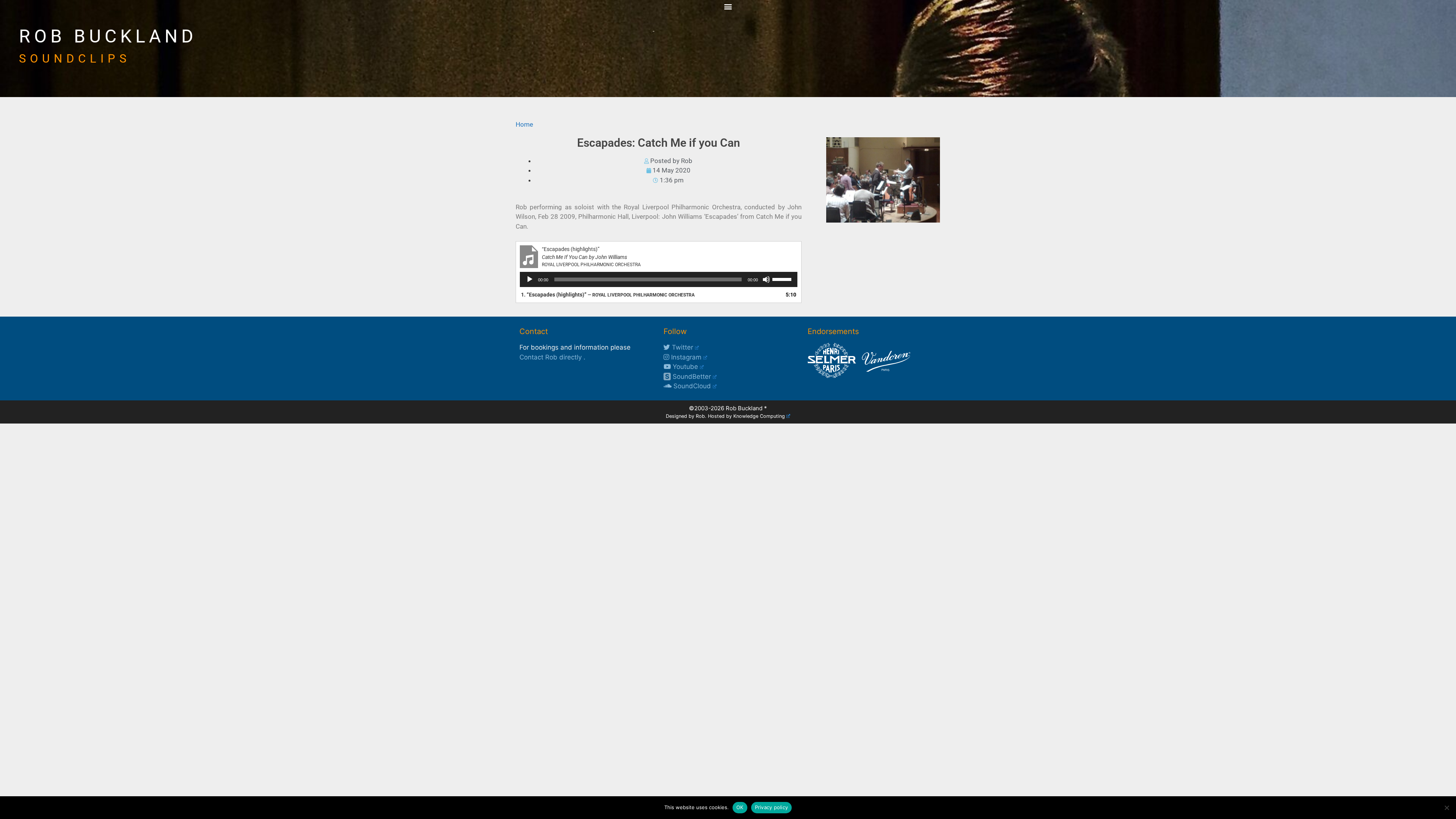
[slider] (783, 279)
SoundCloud (691, 386)
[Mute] (766, 279)
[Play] (529, 279)
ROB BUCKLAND (108, 36)
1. (608, 295)
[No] (1446, 807)
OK (740, 807)
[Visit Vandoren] (884, 376)
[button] (728, 6)
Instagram (685, 357)
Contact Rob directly (550, 357)
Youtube (684, 366)
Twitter (681, 347)
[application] (658, 279)
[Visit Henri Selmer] (832, 376)
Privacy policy (771, 807)
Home (524, 124)
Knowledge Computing (759, 416)
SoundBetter (688, 376)
